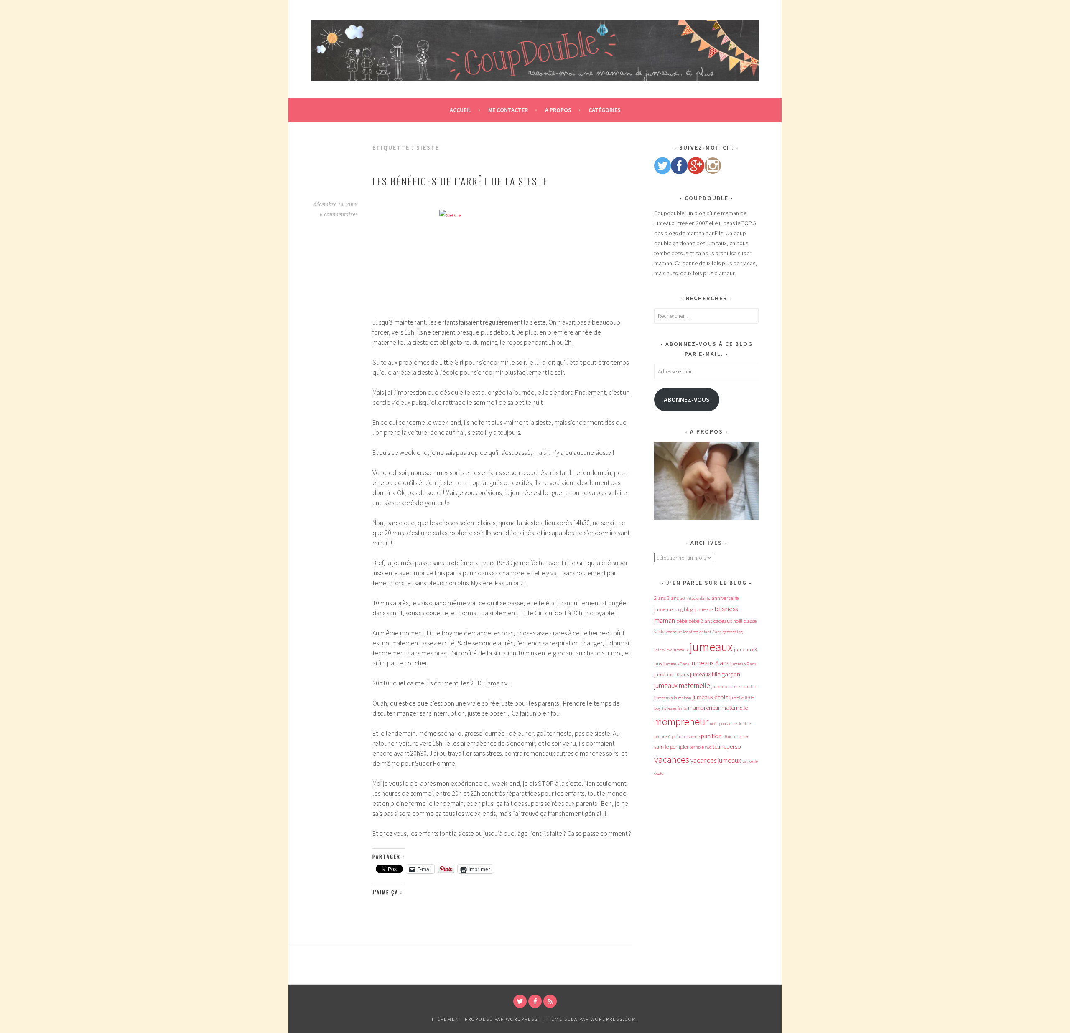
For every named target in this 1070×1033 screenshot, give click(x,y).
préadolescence (686, 736)
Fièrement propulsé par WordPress (485, 1019)
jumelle (736, 698)
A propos (558, 110)
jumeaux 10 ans (671, 674)
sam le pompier (671, 746)
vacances (671, 759)
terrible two (700, 747)
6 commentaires (339, 215)
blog (679, 609)
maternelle (734, 707)
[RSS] (550, 1001)
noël (714, 723)
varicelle (750, 761)
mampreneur (704, 707)
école (658, 773)
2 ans (660, 598)
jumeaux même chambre (734, 686)
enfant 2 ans (710, 632)
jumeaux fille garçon (715, 674)
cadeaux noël (727, 620)
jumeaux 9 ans (743, 664)
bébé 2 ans (700, 620)
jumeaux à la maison (672, 698)
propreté (662, 736)
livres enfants (674, 708)
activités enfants (695, 598)
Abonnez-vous (687, 400)
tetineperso (727, 746)
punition (711, 736)
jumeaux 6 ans (676, 664)
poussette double (735, 723)
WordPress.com (614, 1019)
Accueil (460, 110)
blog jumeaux (698, 609)
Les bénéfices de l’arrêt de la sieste (460, 180)
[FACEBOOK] (535, 1001)
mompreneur (681, 721)
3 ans (673, 598)
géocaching (733, 632)
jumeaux (711, 647)
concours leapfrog (682, 632)
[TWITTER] (520, 1001)
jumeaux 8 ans (709, 663)
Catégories (604, 110)
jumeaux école (710, 697)
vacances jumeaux (715, 760)
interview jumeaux (671, 649)
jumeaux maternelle (682, 685)
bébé (681, 620)
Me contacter (508, 110)
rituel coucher (736, 736)
